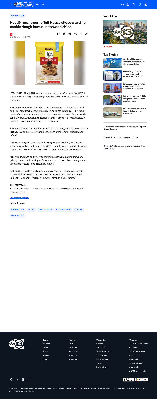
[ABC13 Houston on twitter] (17, 379)
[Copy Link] (87, 34)
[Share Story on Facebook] (58, 34)
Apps (45, 359)
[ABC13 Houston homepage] (24, 4)
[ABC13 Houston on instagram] (23, 379)
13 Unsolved (101, 356)
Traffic (45, 348)
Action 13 (100, 348)
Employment (134, 356)
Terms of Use (77, 388)
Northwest (73, 356)
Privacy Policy (13, 388)
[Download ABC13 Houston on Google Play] (141, 380)
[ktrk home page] (16, 344)
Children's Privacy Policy (43, 388)
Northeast (73, 359)
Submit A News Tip (137, 363)
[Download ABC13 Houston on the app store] (128, 380)
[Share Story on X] (64, 34)
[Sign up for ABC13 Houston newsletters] (28, 379)
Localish (99, 344)
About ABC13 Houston (138, 344)
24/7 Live (40, 4)
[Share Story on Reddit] (70, 34)
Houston (72, 344)
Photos (46, 356)
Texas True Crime (103, 352)
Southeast (73, 352)
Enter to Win (134, 359)
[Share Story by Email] (81, 34)
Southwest (73, 348)
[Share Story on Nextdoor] (75, 34)
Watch (45, 352)
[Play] (125, 32)
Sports (99, 363)
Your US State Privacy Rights (62, 388)
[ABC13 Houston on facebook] (11, 379)
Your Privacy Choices (26, 388)
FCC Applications (119, 388)
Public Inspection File (105, 388)
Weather (46, 344)
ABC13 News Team (137, 352)
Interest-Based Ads (90, 388)
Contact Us (133, 348)
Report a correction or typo (19, 198)
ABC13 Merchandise (137, 371)
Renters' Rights (102, 367)
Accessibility (134, 367)
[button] (10, 4)
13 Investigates (102, 359)
